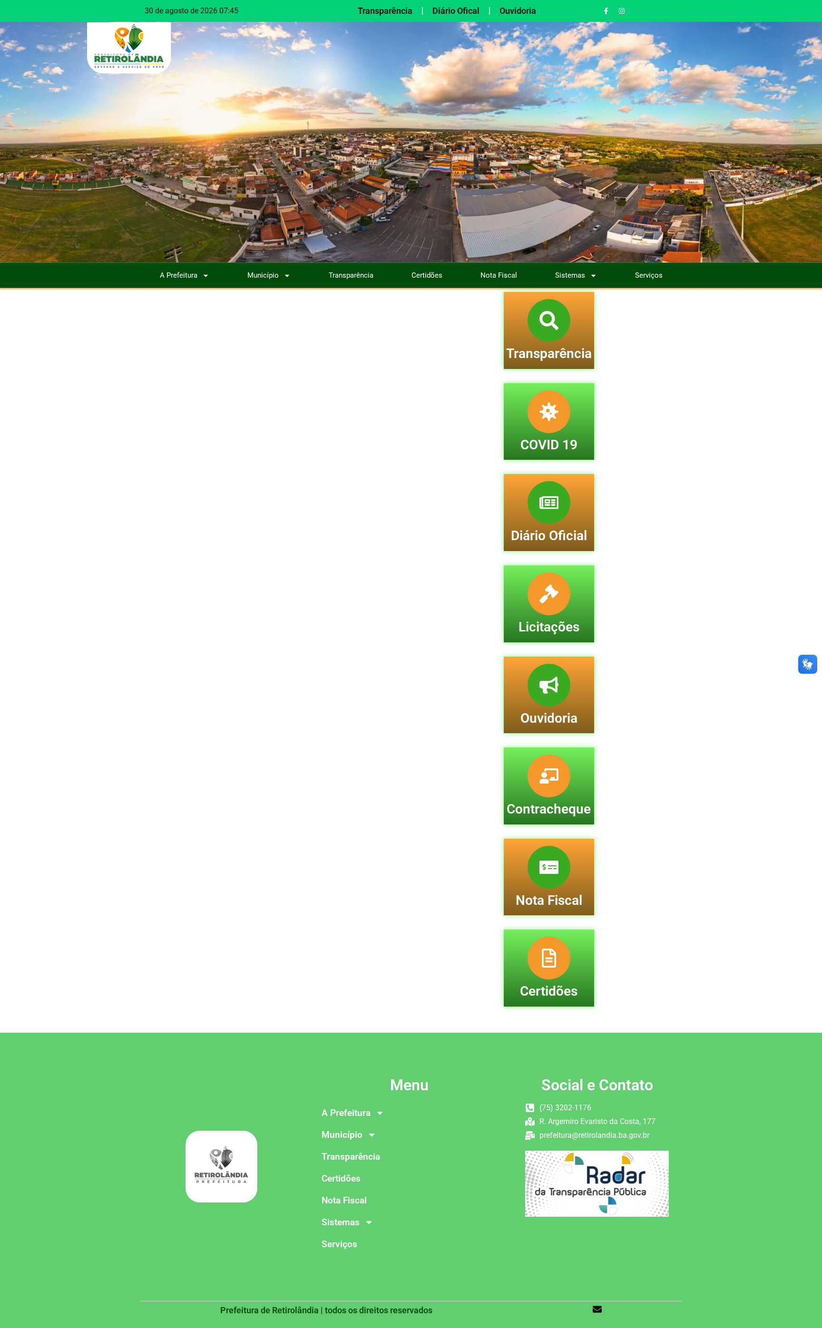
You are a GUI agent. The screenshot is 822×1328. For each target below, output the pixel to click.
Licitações (549, 627)
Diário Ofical (456, 11)
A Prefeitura (178, 275)
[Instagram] (621, 11)
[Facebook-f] (606, 11)
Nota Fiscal (498, 275)
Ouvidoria (517, 11)
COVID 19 (548, 445)
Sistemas (570, 275)
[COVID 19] (549, 411)
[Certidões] (549, 958)
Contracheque (549, 809)
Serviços (649, 275)
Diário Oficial (549, 535)
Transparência (385, 11)
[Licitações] (549, 593)
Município (263, 275)
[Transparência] (549, 320)
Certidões (426, 275)
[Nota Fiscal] (549, 867)
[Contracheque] (549, 776)
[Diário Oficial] (549, 502)
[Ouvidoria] (549, 685)
